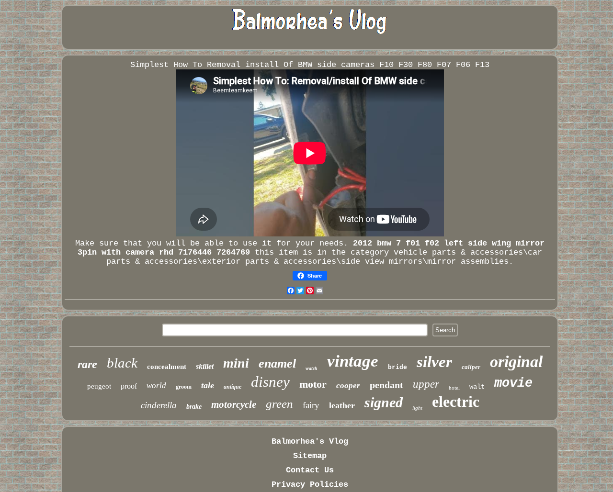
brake (194, 406)
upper (426, 384)
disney (270, 381)
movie (513, 383)
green (279, 403)
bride (397, 367)
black (122, 362)
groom (184, 386)
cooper (348, 385)
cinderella (159, 405)
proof (129, 386)
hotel (454, 388)
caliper (471, 366)
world (156, 385)
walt (477, 387)
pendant (386, 385)
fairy (311, 405)
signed (383, 402)
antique (232, 386)
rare (87, 364)
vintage (352, 361)
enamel (277, 363)
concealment (166, 366)
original (516, 361)
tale (207, 385)
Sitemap (310, 455)
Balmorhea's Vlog (310, 441)
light (417, 408)
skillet (205, 366)
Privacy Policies (310, 484)
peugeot (99, 386)
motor (313, 384)
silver (434, 361)
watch (312, 368)
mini (236, 363)
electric (455, 401)
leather (342, 405)
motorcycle (233, 404)
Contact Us (310, 470)
